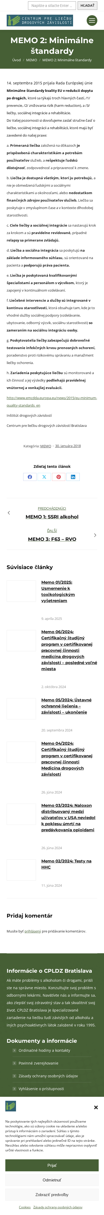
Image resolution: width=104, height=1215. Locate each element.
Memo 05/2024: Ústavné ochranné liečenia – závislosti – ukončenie (66, 706)
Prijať (52, 1165)
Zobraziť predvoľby (52, 1194)
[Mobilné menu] (92, 20)
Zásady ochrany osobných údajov (57, 1207)
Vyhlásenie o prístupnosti (41, 1088)
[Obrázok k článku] (21, 591)
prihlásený (33, 931)
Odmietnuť (52, 1180)
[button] (96, 1107)
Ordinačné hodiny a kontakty (44, 1050)
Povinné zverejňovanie (38, 1063)
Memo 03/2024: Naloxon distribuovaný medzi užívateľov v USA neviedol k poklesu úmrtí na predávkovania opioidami (68, 817)
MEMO (45, 446)
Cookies (25, 1207)
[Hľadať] (87, 5)
